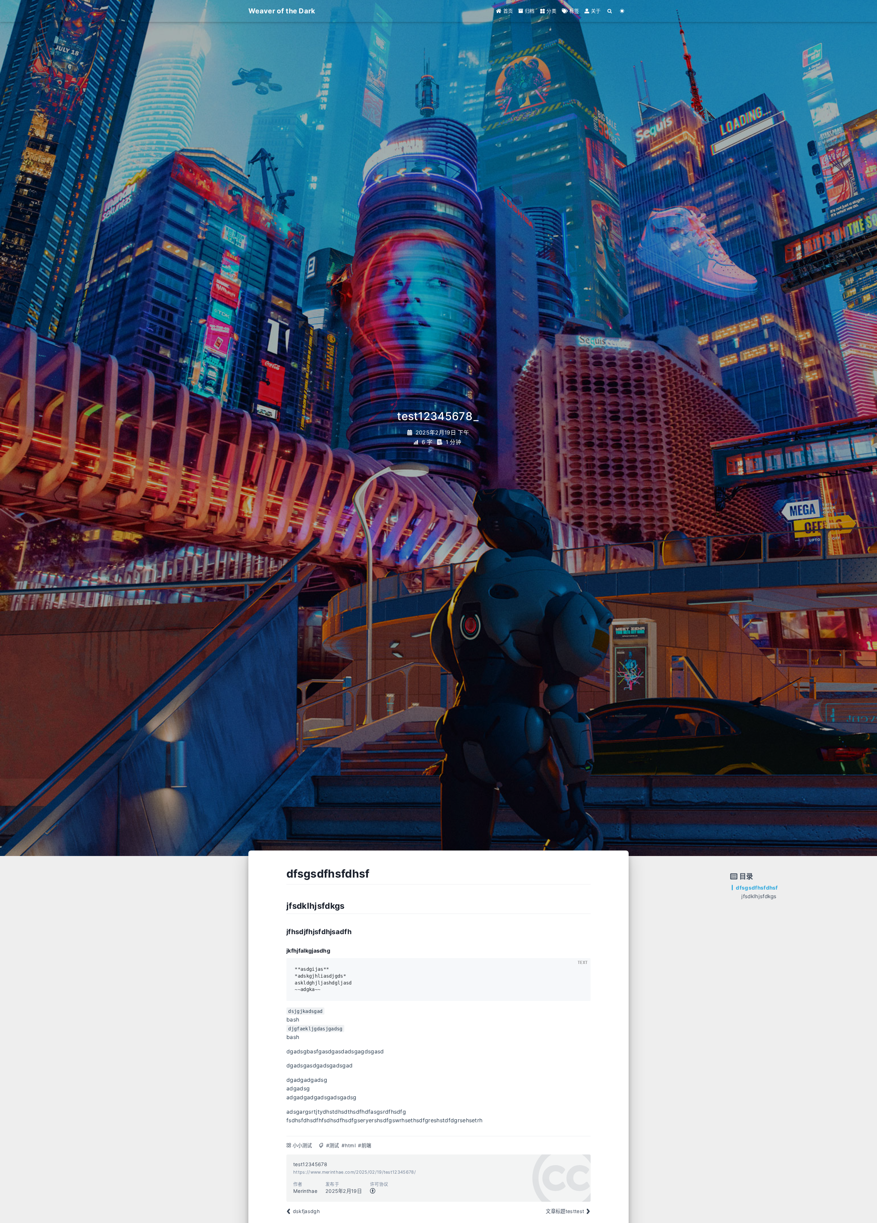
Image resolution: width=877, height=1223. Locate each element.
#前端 (364, 1145)
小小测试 (302, 1145)
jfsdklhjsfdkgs (758, 896)
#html (349, 1145)
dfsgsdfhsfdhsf (757, 887)
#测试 (332, 1145)
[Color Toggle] (622, 10)
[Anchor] (279, 874)
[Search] (610, 10)
